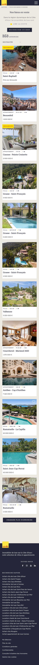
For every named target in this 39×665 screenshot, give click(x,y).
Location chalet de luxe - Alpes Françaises (18, 621)
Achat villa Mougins (9, 631)
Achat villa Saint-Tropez (11, 579)
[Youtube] (31, 565)
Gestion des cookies (9, 657)
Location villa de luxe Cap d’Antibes (15, 613)
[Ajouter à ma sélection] (34, 48)
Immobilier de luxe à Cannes (13, 584)
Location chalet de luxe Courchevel (15, 618)
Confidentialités (7, 650)
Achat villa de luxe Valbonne (13, 597)
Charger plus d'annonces (19, 520)
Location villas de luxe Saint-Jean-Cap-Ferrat (19, 623)
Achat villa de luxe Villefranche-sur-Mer (17, 595)
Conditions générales (9, 646)
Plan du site (6, 643)
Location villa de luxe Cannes (13, 615)
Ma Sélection (6, 639)
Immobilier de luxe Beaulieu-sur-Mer (16, 600)
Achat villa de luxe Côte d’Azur (14, 576)
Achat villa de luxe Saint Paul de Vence (17, 589)
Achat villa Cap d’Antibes (11, 581)
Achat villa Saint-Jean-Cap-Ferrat (15, 592)
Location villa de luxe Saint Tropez (15, 610)
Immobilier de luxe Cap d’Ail (13, 605)
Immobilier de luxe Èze (11, 602)
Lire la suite (20, 24)
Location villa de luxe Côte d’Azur (15, 608)
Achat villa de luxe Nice (11, 587)
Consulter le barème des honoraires (14, 653)
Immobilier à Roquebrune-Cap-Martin (16, 629)
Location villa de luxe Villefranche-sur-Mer (18, 626)
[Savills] (4, 3)
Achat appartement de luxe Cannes (15, 634)
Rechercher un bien (19, 30)
